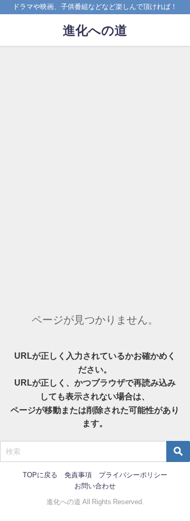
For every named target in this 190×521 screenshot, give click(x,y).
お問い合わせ (95, 486)
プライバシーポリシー (133, 474)
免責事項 (78, 474)
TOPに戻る (40, 474)
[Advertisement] (95, 146)
